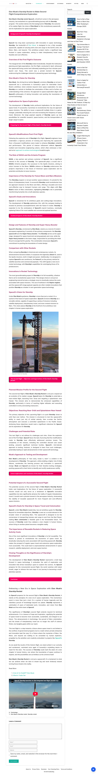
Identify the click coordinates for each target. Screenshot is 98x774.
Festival (76, 3)
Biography (68, 3)
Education (28, 3)
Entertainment (50, 3)
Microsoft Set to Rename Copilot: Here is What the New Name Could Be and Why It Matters (78, 128)
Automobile (60, 3)
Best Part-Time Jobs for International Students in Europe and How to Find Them (78, 36)
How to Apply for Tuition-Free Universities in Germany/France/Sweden (78, 85)
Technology (39, 3)
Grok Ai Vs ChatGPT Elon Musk (23, 673)
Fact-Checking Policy (53, 769)
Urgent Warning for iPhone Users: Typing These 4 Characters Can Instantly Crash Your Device (78, 140)
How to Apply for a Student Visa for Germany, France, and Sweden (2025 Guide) (78, 59)
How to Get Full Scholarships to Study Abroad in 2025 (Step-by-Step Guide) (79, 72)
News (82, 3)
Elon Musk (32, 45)
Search (69, 9)
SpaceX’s (58, 638)
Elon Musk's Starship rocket (19, 714)
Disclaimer (44, 769)
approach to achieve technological (27, 150)
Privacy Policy (36, 769)
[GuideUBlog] (13, 3)
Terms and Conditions (66, 769)
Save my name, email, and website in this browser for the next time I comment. (33, 755)
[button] (87, 3)
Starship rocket (32, 714)
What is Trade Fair (19, 675)
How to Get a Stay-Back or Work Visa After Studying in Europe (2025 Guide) (78, 24)
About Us (28, 769)
